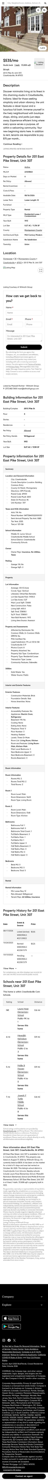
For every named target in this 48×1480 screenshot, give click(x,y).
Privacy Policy (14, 366)
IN (15, 259)
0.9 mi (37, 1037)
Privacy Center (17, 1349)
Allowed (27, 430)
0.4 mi (37, 1097)
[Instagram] (4, 1340)
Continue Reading (12, 144)
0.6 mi (37, 1010)
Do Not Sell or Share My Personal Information (20, 1346)
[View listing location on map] (39, 63)
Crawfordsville (9, 263)
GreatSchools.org (9, 1131)
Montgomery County (33, 230)
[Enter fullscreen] (41, 270)
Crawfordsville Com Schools (14, 1171)
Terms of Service (34, 364)
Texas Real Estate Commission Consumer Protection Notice (22, 1445)
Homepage (7, 259)
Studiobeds (8, 65)
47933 (20, 75)
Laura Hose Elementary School (23, 1012)
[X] (15, 1340)
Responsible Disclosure (11, 1352)
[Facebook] (10, 1340)
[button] (3, 3)
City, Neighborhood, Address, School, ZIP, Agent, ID (25, 3)
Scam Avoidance (31, 1349)
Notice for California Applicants (24, 1355)
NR (7, 1010)
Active (27, 167)
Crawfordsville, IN (10, 75)
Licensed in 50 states (12, 1470)
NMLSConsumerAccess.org (13, 1467)
